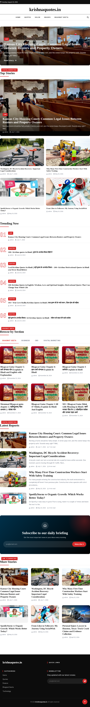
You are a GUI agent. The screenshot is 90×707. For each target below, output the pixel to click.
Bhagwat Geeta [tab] (9, 340)
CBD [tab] (37, 340)
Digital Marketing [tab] (52, 340)
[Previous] (4, 46)
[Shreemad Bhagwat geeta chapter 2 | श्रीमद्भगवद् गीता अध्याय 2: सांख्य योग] (14, 392)
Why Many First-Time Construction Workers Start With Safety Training (74, 591)
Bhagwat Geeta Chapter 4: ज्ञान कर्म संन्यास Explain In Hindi (44, 369)
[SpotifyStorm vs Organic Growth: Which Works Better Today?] (22, 192)
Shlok (37, 17)
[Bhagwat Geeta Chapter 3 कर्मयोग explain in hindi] (76, 355)
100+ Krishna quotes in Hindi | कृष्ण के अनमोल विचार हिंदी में (30, 252)
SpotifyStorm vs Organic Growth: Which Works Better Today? (13, 628)
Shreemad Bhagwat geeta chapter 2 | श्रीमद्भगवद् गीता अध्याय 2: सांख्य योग (11, 407)
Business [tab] (26, 340)
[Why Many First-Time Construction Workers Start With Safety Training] (68, 152)
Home (18, 17)
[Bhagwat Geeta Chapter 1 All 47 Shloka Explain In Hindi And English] (45, 392)
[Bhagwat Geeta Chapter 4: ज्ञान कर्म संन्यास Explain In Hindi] (45, 355)
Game (5, 675)
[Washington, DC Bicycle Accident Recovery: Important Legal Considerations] (22, 152)
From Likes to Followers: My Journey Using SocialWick (66, 208)
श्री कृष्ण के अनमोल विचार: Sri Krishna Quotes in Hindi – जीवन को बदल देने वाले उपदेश (39, 318)
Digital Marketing (9, 70)
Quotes (27, 17)
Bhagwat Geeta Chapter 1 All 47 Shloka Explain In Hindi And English (45, 407)
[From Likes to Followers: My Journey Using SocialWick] (68, 192)
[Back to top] (84, 701)
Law (6, 39)
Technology (7, 691)
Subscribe (78, 544)
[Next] (85, 46)
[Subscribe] (85, 681)
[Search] (88, 17)
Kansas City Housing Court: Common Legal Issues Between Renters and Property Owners (44, 237)
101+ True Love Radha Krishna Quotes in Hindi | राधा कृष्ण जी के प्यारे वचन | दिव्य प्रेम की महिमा (43, 303)
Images (47, 17)
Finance (5, 683)
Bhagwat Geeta (61, 17)
